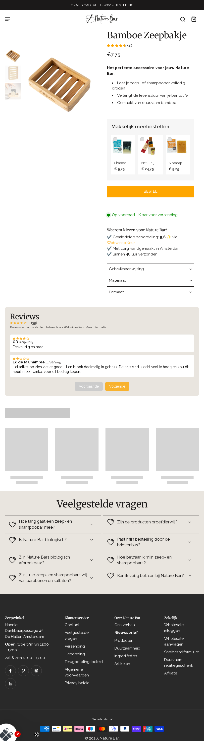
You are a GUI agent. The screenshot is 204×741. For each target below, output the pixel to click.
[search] (182, 19)
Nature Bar (109, 738)
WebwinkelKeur (121, 243)
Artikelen (122, 663)
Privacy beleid (77, 683)
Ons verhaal (125, 625)
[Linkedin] (10, 683)
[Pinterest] (23, 670)
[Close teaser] (36, 734)
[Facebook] (10, 670)
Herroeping (75, 654)
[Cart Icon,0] (193, 19)
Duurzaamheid (127, 648)
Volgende (117, 386)
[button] (150, 191)
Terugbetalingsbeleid (84, 661)
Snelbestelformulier (181, 652)
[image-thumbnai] (13, 56)
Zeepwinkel (14, 618)
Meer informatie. (96, 327)
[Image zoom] (60, 85)
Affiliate (170, 673)
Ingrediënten (125, 656)
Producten (123, 640)
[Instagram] (36, 670)
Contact (72, 625)
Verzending (75, 646)
